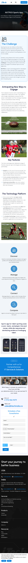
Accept (4, 560)
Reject (9, 560)
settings (11, 558)
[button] (16, 2)
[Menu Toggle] (11, 2)
